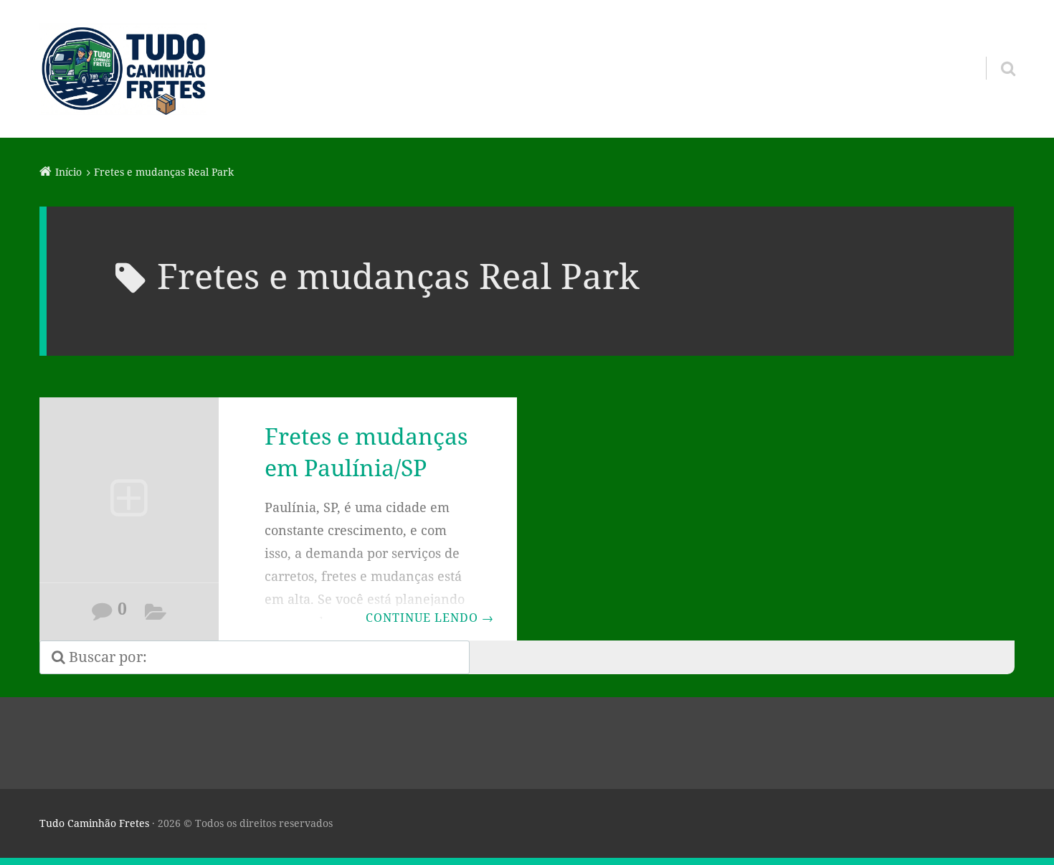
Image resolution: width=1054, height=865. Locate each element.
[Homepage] (123, 69)
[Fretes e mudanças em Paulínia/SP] (129, 499)
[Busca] (995, 50)
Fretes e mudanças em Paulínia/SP (366, 451)
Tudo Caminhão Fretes (94, 823)
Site (156, 615)
